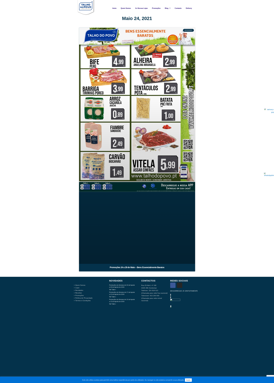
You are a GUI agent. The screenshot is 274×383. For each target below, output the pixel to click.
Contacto (178, 8)
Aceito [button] (188, 380)
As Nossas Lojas (141, 8)
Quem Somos (126, 8)
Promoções (156, 8)
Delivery (189, 8)
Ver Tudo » (112, 289)
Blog (166, 8)
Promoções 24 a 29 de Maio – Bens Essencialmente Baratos (137, 267)
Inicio (114, 8)
